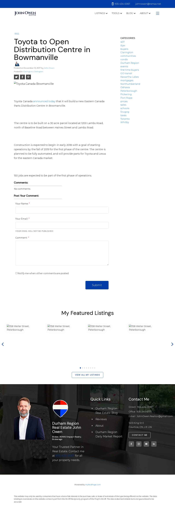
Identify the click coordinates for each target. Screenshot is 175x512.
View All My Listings (87, 375)
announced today (44, 101)
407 (122, 42)
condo (124, 59)
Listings (100, 13)
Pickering (126, 94)
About (144, 13)
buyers (124, 49)
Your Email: (22, 218)
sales (123, 105)
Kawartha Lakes (129, 77)
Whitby (124, 122)
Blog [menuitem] (129, 13)
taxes (123, 115)
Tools (115, 13)
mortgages (126, 80)
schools (124, 108)
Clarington (28, 71)
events (124, 66)
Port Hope (126, 98)
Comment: (21, 237)
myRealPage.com (93, 485)
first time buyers (129, 70)
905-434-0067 (65, 455)
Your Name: (22, 203)
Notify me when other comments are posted (43, 273)
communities (128, 56)
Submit (97, 285)
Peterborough (128, 91)
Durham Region (129, 63)
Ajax (122, 45)
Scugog (124, 112)
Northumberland (130, 84)
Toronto (125, 119)
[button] (80, 368)
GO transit (126, 73)
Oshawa (125, 87)
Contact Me (139, 435)
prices (123, 101)
